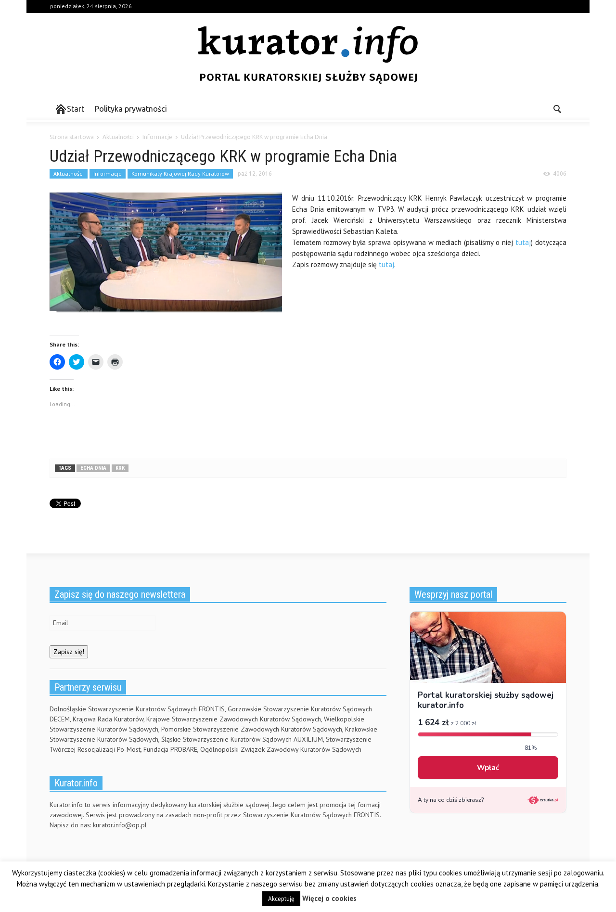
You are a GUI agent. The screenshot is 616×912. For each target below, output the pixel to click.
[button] (556, 108)
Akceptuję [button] (281, 899)
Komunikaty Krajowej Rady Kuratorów (180, 173)
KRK (120, 468)
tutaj (523, 242)
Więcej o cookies (329, 898)
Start (75, 108)
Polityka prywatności (131, 108)
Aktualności (68, 173)
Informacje (107, 173)
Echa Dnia (93, 468)
